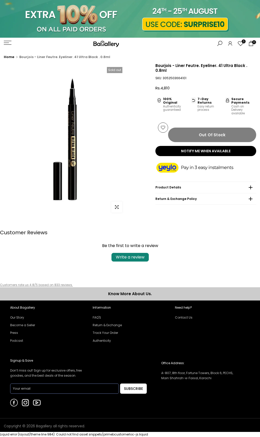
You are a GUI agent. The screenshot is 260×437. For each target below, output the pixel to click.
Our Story (17, 317)
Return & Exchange (107, 325)
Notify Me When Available (206, 151)
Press (14, 333)
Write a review (130, 257)
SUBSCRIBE (133, 388)
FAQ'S (97, 317)
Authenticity (102, 340)
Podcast (16, 340)
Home (9, 57)
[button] (199, 168)
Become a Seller (22, 325)
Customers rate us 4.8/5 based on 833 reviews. (36, 285)
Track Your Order (105, 333)
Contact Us (183, 317)
